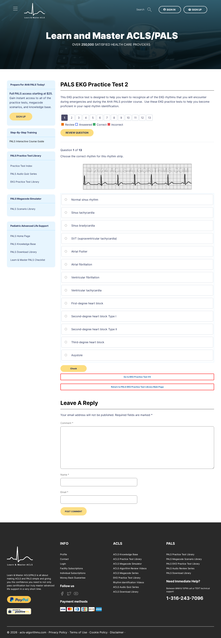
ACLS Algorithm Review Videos (130, 568)
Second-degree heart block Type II (93, 329)
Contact (64, 559)
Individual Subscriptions (72, 573)
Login (63, 563)
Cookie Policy (98, 632)
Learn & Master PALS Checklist (27, 259)
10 (129, 118)
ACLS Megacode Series (125, 573)
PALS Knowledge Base (23, 243)
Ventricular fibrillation (84, 277)
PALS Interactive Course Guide (26, 141)
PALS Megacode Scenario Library (184, 559)
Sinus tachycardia (82, 212)
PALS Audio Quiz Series (23, 173)
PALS (170, 543)
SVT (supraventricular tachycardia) (93, 238)
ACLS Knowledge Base (125, 554)
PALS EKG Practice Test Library (183, 563)
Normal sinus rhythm (84, 199)
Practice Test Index (21, 165)
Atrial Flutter (78, 251)
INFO (64, 543)
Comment (66, 422)
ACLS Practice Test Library (127, 559)
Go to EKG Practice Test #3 (137, 377)
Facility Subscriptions (71, 568)
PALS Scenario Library (22, 208)
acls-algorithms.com (33, 632)
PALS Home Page (20, 235)
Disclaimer (117, 632)
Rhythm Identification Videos (128, 582)
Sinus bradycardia (82, 225)
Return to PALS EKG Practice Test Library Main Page (137, 387)
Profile (63, 554)
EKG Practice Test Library (24, 181)
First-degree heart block (86, 303)
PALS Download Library (23, 251)
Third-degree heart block (87, 342)
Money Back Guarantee (72, 577)
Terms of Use (78, 632)
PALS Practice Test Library (180, 554)
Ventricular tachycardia (86, 290)
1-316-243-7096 (184, 598)
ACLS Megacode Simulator (127, 563)
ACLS (117, 543)
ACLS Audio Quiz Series (126, 587)
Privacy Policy (58, 632)
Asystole (76, 355)
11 (136, 118)
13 (150, 118)
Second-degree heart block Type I (93, 316)
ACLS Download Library (125, 591)
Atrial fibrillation (81, 264)
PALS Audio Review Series (180, 568)
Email (64, 492)
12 (143, 118)
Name (64, 474)
